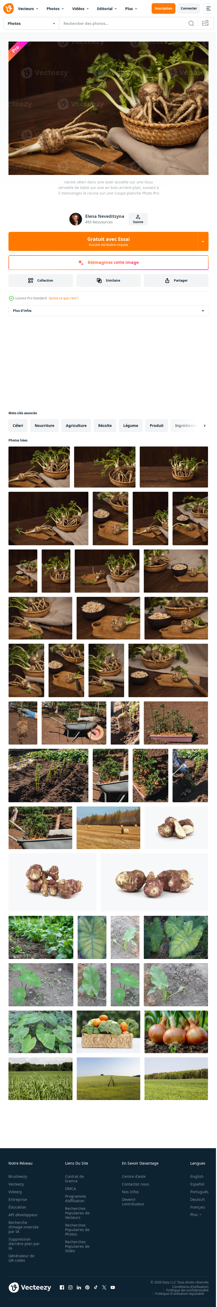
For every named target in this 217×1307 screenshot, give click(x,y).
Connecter (189, 8)
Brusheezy (17, 1173)
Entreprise (17, 1196)
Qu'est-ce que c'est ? (63, 298)
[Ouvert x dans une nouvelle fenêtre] (104, 1285)
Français (193, 1204)
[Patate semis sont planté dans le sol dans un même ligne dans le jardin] (48, 773)
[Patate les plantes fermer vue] (40, 934)
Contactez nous (132, 1181)
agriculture (76, 422)
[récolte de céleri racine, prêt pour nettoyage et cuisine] (40, 615)
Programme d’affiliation (74, 1196)
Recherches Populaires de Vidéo (76, 1244)
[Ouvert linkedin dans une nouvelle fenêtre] (79, 1285)
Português (195, 1189)
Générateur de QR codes (21, 1255)
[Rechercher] (191, 23)
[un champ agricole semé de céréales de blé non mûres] (176, 1076)
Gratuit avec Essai (108, 241)
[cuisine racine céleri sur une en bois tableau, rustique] (168, 668)
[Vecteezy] (8, 8)
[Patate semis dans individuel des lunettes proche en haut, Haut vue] (150, 773)
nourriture (44, 422)
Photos (53, 8)
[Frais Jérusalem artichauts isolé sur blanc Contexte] (176, 825)
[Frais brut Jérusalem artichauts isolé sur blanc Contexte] (52, 880)
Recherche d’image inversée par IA (21, 1224)
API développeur (23, 1212)
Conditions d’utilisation (186, 1283)
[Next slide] (196, 423)
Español (193, 1181)
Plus (129, 8)
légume (130, 422)
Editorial (104, 8)
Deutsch (193, 1196)
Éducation (17, 1204)
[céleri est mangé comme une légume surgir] (190, 516)
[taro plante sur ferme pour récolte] (92, 934)
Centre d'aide (131, 1173)
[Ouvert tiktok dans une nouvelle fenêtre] (96, 1285)
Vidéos (78, 8)
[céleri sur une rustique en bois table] (107, 568)
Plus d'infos (22, 308)
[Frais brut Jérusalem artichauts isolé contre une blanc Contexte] (154, 880)
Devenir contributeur (130, 1199)
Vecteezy (16, 1181)
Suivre (138, 222)
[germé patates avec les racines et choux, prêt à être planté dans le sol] (125, 720)
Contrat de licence (73, 1176)
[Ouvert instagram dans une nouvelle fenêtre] (70, 1285)
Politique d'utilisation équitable (175, 1290)
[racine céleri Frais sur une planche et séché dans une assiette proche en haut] (176, 615)
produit (157, 422)
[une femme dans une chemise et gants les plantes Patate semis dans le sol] (190, 773)
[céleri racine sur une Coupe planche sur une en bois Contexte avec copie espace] (150, 516)
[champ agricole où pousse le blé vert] (108, 1076)
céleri (18, 422)
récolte (105, 422)
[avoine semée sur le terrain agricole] (40, 1076)
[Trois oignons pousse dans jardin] (176, 1029)
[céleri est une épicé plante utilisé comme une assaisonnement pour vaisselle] (106, 668)
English (193, 1173)
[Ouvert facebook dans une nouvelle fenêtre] (62, 1285)
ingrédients (185, 422)
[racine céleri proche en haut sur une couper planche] (26, 668)
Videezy (15, 1189)
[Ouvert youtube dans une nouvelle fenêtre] (113, 1285)
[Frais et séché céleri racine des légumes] (108, 615)
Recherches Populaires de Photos (76, 1227)
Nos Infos (127, 1189)
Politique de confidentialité (183, 1287)
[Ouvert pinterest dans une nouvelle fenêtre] (87, 1285)
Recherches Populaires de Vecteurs (76, 1210)
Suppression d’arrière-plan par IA (20, 1241)
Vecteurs (26, 8)
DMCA (69, 1185)
